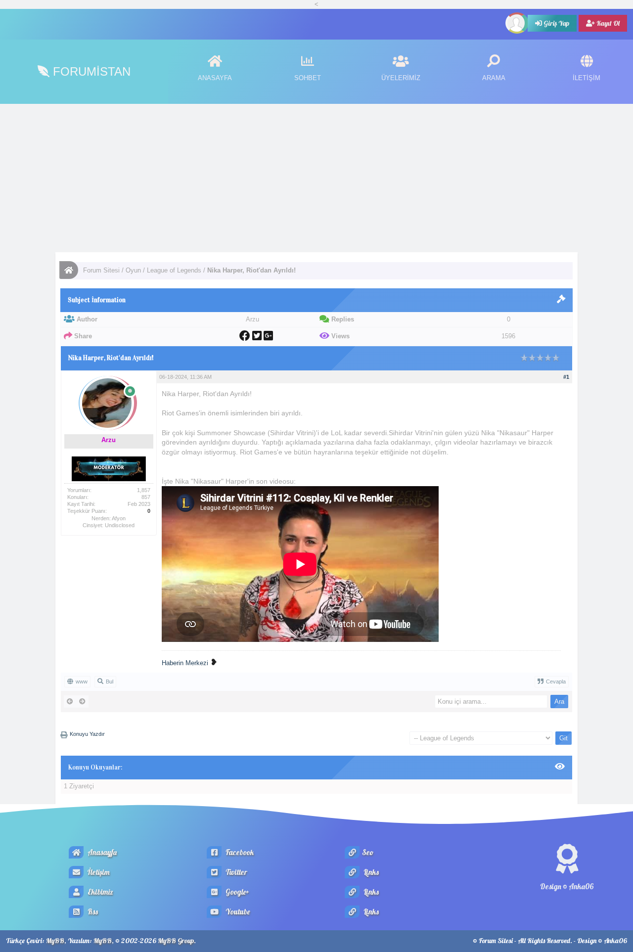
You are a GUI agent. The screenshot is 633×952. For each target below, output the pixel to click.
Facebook (239, 852)
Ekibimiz (99, 892)
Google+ (236, 892)
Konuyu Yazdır (87, 734)
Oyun (133, 270)
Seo (367, 852)
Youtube (237, 911)
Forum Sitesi (101, 270)
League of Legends (174, 270)
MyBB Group (176, 940)
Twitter (235, 872)
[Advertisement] (316, 178)
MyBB (55, 940)
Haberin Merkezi (185, 663)
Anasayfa (101, 852)
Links (370, 872)
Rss (92, 911)
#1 (566, 377)
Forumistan (90, 71)
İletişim (98, 872)
